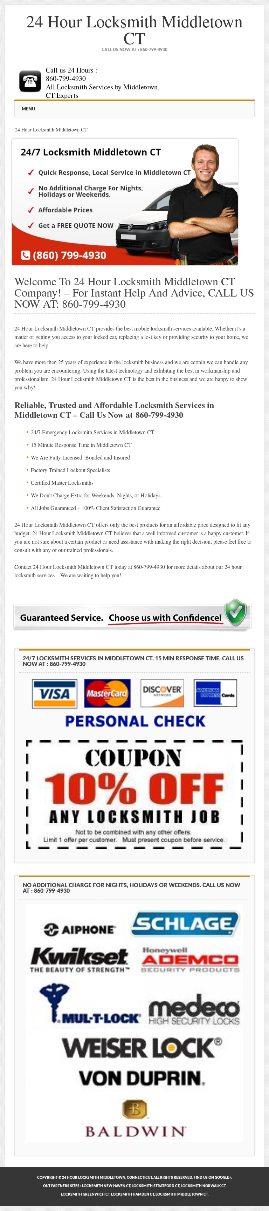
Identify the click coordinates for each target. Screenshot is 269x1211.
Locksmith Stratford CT (155, 1186)
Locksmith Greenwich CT (85, 1194)
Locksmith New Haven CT (106, 1186)
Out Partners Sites (61, 1186)
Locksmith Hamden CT (132, 1194)
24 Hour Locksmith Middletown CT (134, 29)
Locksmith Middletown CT (182, 1194)
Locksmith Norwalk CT (203, 1186)
